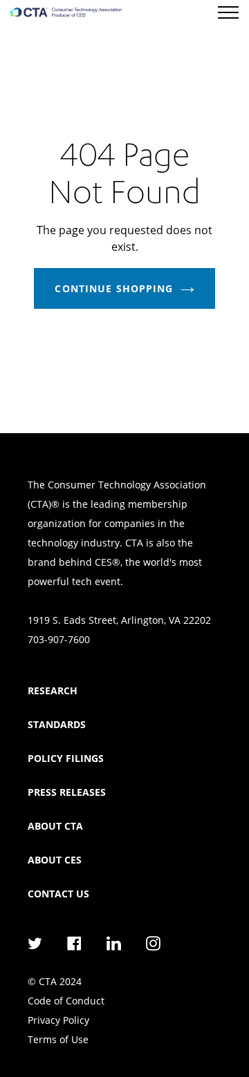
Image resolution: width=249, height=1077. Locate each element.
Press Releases (67, 792)
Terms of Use (58, 1039)
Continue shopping (114, 288)
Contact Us (58, 893)
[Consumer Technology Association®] (66, 12)
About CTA (55, 825)
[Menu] (228, 12)
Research (52, 690)
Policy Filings (66, 758)
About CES (55, 859)
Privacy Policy (58, 1020)
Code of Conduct (66, 1000)
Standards (57, 724)
